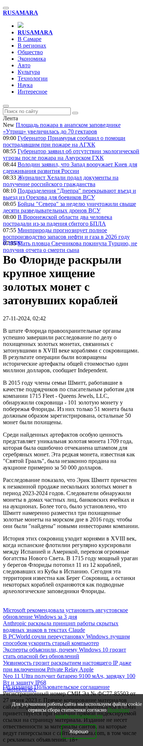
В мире (12, 242)
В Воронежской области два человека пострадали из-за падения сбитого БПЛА (57, 220)
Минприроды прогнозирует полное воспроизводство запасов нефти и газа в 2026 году (66, 233)
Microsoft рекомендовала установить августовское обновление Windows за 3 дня (65, 613)
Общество (30, 52)
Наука (25, 85)
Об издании (18, 687)
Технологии (33, 78)
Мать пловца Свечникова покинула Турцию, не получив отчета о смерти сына (70, 246)
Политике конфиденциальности (92, 713)
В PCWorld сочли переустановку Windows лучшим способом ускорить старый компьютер (66, 639)
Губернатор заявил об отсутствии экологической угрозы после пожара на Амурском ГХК (71, 154)
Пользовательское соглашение (72, 687)
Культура (29, 72)
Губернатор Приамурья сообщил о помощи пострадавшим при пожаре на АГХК (64, 141)
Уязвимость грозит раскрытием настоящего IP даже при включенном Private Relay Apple (67, 666)
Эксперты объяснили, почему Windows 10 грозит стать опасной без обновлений (64, 653)
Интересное (32, 91)
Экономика (32, 59)
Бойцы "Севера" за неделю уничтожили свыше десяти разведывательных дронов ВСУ (69, 207)
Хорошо (78, 731)
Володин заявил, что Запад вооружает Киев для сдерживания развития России (70, 167)
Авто (24, 65)
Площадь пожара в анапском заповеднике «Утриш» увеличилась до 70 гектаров (62, 128)
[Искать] (75, 113)
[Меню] (6, 8)
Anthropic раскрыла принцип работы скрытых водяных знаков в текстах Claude (60, 626)
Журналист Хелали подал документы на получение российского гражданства (60, 180)
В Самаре (29, 39)
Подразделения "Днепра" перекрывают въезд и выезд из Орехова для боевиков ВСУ (69, 194)
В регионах (32, 45)
